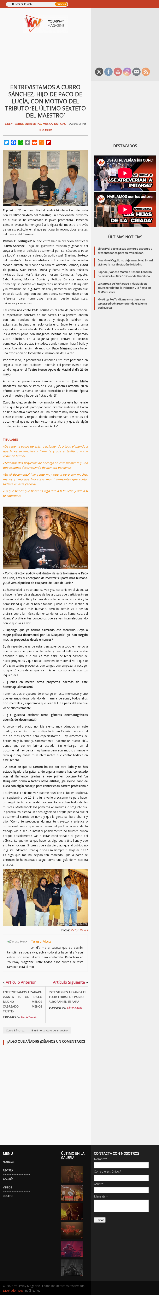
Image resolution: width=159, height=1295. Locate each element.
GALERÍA (8, 1179)
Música (48, 124)
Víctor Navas (79, 930)
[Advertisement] (126, 37)
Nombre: (100, 1159)
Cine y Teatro (14, 124)
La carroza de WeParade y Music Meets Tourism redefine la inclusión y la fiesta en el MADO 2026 (124, 288)
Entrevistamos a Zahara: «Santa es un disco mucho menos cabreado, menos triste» (22, 1001)
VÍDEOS (7, 1187)
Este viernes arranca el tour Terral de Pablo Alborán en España (67, 997)
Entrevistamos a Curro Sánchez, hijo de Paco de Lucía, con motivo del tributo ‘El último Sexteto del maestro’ (45, 101)
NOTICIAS (8, 1162)
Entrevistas (33, 124)
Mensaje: (101, 1196)
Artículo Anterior (19, 982)
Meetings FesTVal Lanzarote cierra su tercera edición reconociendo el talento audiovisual (122, 303)
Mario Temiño (29, 1017)
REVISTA (8, 1170)
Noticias (60, 124)
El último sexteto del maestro (49, 1030)
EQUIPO (8, 1196)
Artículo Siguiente (70, 982)
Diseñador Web (13, 1291)
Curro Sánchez (15, 1030)
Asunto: (99, 1184)
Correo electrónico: (107, 1171)
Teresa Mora (44, 130)
